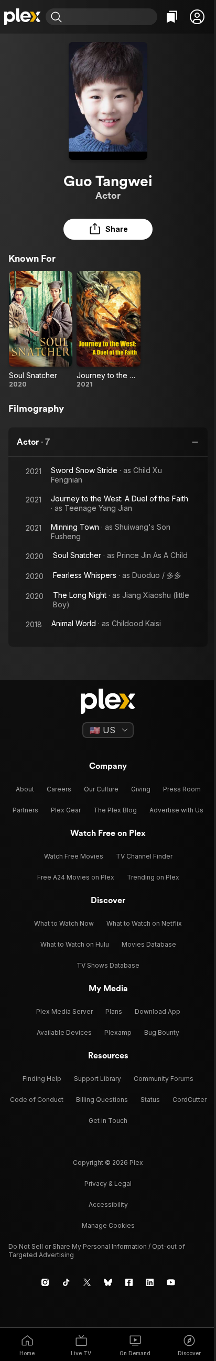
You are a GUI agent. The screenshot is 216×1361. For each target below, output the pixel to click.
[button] (197, 16)
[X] (87, 1282)
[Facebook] (128, 1282)
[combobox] (110, 16)
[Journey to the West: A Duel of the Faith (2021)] (108, 330)
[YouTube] (170, 1282)
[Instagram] (45, 1282)
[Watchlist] (171, 16)
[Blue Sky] (108, 1282)
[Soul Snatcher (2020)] (40, 330)
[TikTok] (66, 1282)
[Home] (22, 16)
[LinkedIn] (149, 1282)
